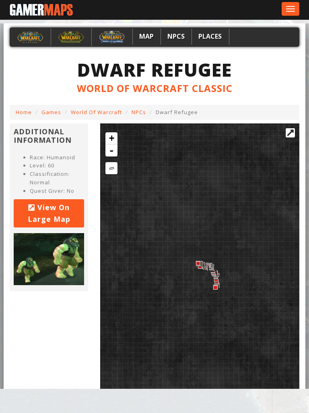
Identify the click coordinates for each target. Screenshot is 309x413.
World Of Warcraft (96, 112)
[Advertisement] (64, 399)
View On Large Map (49, 213)
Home (24, 112)
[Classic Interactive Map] (30, 36)
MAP (146, 36)
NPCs (176, 36)
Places (210, 36)
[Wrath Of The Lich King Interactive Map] (112, 36)
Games (51, 112)
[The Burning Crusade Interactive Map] (71, 36)
